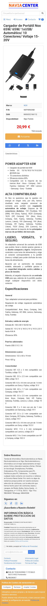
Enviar (31, 552)
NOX (25, 105)
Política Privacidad (10, 561)
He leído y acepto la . (22, 546)
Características (11, 154)
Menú (8, 19)
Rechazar (17, 587)
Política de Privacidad (21, 541)
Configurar (7, 587)
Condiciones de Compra (12, 563)
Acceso (19, 19)
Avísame (25, 136)
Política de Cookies (32, 561)
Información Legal (31, 558)
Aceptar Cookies (30, 587)
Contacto (31, 19)
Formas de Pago (31, 563)
